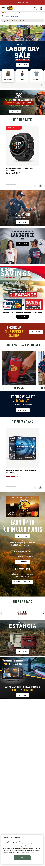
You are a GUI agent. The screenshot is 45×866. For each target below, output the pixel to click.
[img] (40, 8)
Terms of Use (21, 850)
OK (22, 858)
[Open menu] (3, 8)
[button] (41, 2)
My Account (22, 562)
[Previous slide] (38, 85)
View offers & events (22, 582)
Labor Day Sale (22, 2)
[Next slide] (41, 85)
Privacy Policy (15, 852)
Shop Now (22, 65)
